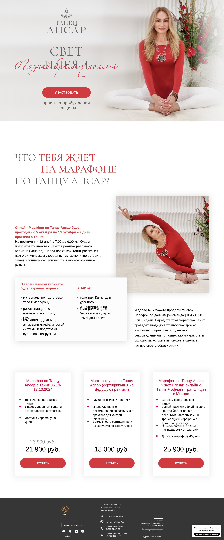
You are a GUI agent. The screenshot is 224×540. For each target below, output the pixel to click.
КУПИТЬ (43, 463)
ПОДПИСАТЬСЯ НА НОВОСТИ (73, 525)
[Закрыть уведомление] (220, 526)
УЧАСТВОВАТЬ (66, 92)
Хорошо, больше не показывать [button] (207, 534)
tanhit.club (66, 536)
